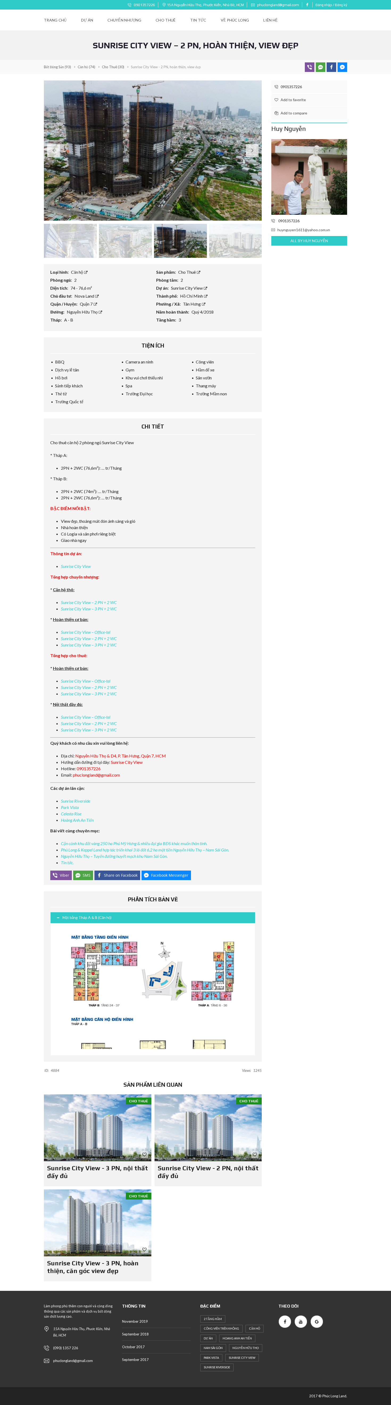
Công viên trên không (221, 1328)
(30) (113, 67)
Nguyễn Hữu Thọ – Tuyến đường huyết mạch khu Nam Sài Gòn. (114, 856)
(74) (86, 67)
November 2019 (135, 1321)
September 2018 (135, 1334)
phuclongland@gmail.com (277, 5)
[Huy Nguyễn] (309, 177)
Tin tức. (67, 862)
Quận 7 (86, 303)
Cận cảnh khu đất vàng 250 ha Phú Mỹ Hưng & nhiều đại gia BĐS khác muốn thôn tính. (134, 843)
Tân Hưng (192, 303)
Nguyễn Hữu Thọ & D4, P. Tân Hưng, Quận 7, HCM (120, 755)
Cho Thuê (187, 272)
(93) (57, 67)
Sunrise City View (187, 287)
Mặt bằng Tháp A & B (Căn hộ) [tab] (87, 917)
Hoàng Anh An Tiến (77, 820)
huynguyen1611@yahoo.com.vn (303, 230)
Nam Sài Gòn (213, 1348)
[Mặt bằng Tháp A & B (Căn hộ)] (153, 989)
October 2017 (133, 1347)
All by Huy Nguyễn (309, 240)
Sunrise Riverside (75, 800)
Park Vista (70, 807)
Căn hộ (77, 272)
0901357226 (144, 5)
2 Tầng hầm (213, 1319)
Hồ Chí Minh (192, 295)
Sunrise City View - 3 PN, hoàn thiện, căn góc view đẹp (93, 1267)
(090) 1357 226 (65, 1348)
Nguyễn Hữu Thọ (82, 311)
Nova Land (84, 295)
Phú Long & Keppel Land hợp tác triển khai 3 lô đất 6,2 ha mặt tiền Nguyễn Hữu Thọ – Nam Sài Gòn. (145, 849)
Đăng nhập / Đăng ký (331, 5)
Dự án (208, 1338)
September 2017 (135, 1359)
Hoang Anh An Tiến (237, 1338)
